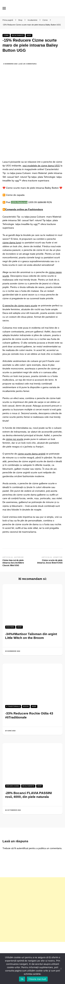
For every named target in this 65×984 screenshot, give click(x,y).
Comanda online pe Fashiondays (24, 209)
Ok (22, 979)
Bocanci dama (12, 786)
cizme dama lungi (11, 242)
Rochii (26, 706)
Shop (29, 35)
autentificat (22, 848)
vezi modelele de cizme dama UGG (41, 165)
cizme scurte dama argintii (31, 453)
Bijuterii (10, 627)
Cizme (6, 35)
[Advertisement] (32, 909)
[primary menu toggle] (4, 8)
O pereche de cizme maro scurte (19, 305)
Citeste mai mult (37, 979)
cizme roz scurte (14, 439)
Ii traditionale (13, 706)
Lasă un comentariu (27, 64)
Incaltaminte (18, 35)
